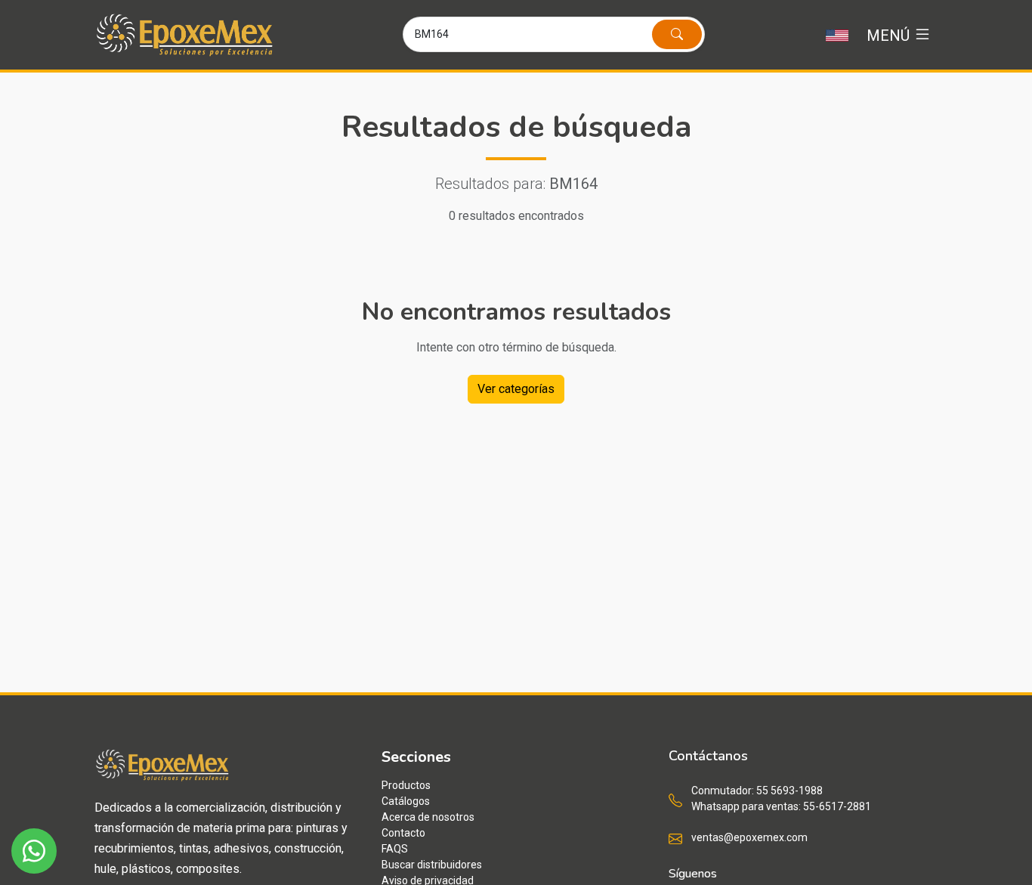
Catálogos (406, 801)
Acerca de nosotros (428, 817)
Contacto (403, 833)
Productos (406, 785)
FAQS (395, 849)
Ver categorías (516, 389)
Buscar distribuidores (432, 865)
